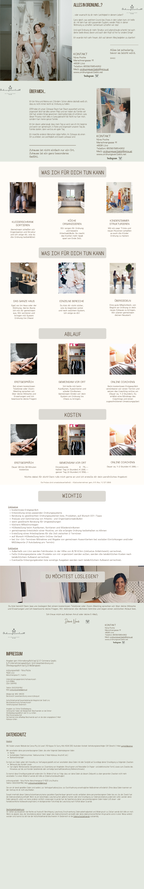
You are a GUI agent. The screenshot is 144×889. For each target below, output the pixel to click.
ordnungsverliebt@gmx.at (94, 69)
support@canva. (127, 746)
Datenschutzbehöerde (81, 816)
